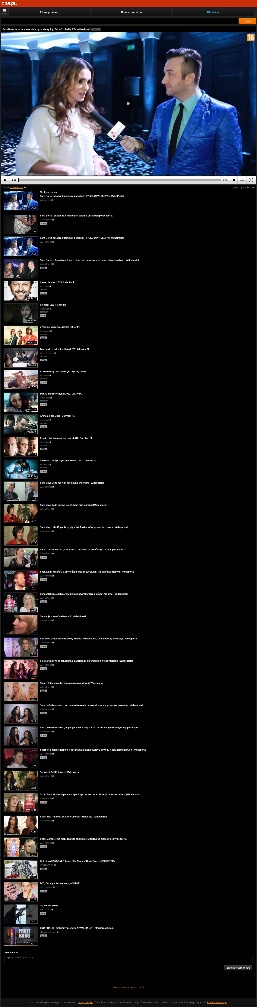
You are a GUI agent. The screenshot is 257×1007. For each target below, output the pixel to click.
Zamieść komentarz (238, 967)
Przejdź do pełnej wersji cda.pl (128, 987)
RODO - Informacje (217, 1002)
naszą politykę (85, 1002)
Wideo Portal (16, 187)
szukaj (247, 20)
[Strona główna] (9, 3)
